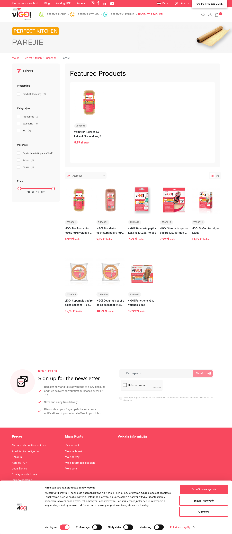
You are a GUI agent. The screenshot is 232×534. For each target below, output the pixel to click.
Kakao (28, 160)
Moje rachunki (73, 451)
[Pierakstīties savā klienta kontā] (210, 14)
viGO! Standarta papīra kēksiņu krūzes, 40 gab (142, 230)
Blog (47, 3)
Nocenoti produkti (150, 14)
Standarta (30, 123)
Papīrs (28, 167)
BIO (27, 130)
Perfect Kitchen (33, 58)
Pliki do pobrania (22, 480)
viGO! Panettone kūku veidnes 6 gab (141, 302)
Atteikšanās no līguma (25, 451)
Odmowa (203, 511)
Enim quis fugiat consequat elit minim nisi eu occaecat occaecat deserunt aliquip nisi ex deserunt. (168, 399)
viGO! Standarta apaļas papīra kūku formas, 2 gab (174, 231)
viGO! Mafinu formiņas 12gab (205, 230)
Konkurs (17, 457)
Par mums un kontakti (25, 3)
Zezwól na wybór (204, 500)
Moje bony (71, 468)
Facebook (98, 3)
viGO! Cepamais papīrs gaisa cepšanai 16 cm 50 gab (79, 303)
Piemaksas (31, 116)
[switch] (97, 527)
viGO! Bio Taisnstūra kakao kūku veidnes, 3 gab (87, 134)
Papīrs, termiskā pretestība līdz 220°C (44, 153)
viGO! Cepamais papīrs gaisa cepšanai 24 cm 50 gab (110, 303)
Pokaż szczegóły (180, 527)
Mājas (15, 58)
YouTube (112, 4)
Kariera (80, 3)
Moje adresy (72, 457)
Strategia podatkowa (24, 474)
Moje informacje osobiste (80, 462)
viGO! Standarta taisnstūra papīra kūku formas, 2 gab (110, 231)
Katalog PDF (63, 3)
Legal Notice (19, 468)
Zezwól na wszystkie (203, 489)
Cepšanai (51, 58)
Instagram (93, 3)
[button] (215, 13)
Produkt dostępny (34, 94)
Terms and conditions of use (29, 445)
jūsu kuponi (72, 445)
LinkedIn (104, 3)
